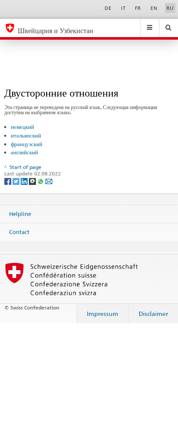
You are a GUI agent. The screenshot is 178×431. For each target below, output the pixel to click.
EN (153, 8)
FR (138, 8)
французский (26, 144)
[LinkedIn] (25, 181)
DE (108, 8)
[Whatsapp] (41, 181)
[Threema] (33, 181)
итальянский (26, 135)
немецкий (22, 126)
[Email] (48, 181)
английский (24, 152)
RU (170, 8)
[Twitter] (17, 181)
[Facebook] (8, 181)
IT (123, 8)
